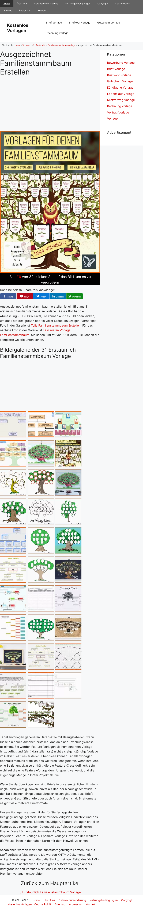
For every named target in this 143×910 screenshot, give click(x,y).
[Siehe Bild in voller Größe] (50, 271)
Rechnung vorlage (57, 33)
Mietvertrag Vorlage (121, 100)
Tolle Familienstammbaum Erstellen (56, 325)
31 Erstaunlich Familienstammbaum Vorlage (54, 45)
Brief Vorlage (54, 22)
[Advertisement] (50, 100)
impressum (25, 10)
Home (6, 3)
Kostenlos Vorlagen (17, 28)
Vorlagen (26, 45)
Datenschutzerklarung (46, 3)
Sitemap (7, 10)
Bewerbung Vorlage (121, 62)
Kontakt (42, 10)
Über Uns (22, 3)
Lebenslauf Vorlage (120, 94)
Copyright (102, 3)
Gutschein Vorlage (108, 22)
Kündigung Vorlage (120, 87)
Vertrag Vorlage (118, 112)
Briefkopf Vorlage (79, 22)
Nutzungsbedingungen (78, 3)
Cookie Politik (122, 3)
